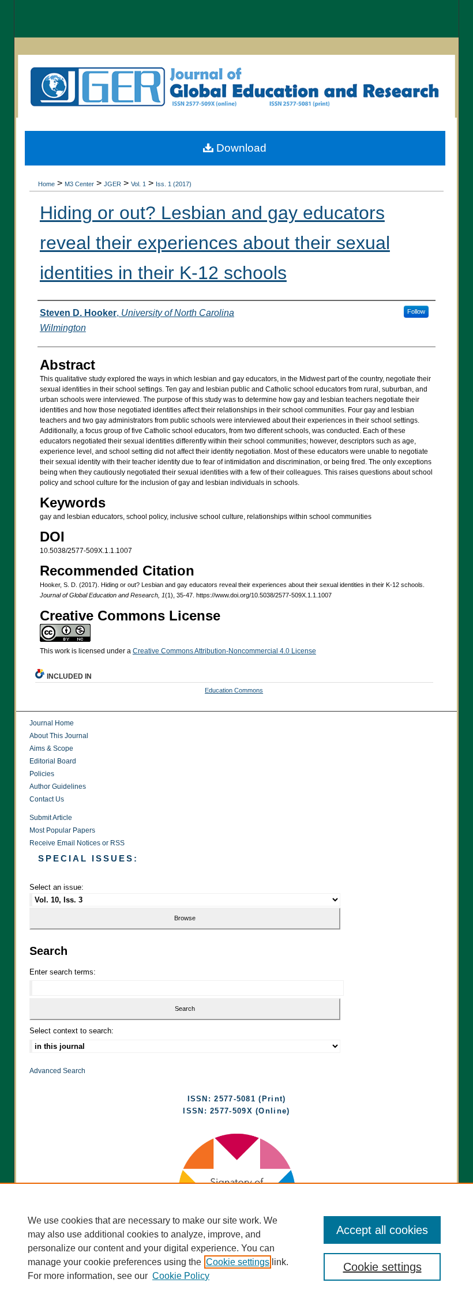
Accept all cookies (382, 1230)
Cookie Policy (180, 1276)
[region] (236, 1248)
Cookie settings (237, 1262)
